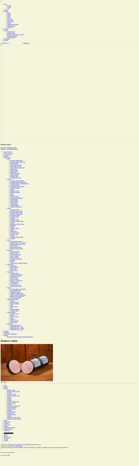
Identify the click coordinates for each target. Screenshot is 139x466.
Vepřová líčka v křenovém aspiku (18, 263)
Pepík (11, 193)
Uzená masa (10, 20)
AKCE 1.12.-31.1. (8, 153)
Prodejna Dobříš (11, 37)
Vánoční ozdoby (11, 26)
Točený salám (13, 202)
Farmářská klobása (15, 188)
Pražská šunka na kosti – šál (17, 244)
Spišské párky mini (15, 173)
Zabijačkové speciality (12, 24)
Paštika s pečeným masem (16, 296)
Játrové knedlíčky (14, 256)
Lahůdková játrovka (15, 292)
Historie (9, 5)
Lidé (8, 8)
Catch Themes (18, 446)
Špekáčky (12, 260)
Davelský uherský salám (16, 214)
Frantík (12, 189)
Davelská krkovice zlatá (16, 274)
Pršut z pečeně (14, 270)
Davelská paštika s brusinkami (18, 289)
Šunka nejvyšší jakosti (16, 247)
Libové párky (13, 169)
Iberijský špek (13, 277)
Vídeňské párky (14, 176)
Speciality (9, 18)
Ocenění (6, 28)
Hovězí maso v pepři (15, 254)
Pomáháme (6, 39)
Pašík (11, 318)
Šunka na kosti (14, 245)
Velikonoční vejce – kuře (16, 326)
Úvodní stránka (8, 151)
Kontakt (6, 30)
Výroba (9, 7)
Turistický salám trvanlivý (16, 237)
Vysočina (12, 238)
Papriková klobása (15, 192)
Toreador (12, 235)
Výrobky (6, 11)
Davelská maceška (15, 251)
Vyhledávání (4, 43)
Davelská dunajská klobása (17, 180)
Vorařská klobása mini (16, 206)
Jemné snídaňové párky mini (17, 167)
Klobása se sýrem (14, 191)
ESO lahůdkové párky (16, 165)
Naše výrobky (7, 157)
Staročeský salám (14, 232)
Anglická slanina (14, 273)
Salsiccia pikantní (14, 196)
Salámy (9, 15)
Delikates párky (14, 163)
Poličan (12, 230)
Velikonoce (10, 27)
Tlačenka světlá (14, 310)
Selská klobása (14, 199)
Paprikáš (12, 227)
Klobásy (9, 14)
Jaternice (12, 300)
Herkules (12, 218)
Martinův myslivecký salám (17, 224)
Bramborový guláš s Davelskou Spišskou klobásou (20, 337)
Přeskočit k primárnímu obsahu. (9, 147)
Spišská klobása (14, 201)
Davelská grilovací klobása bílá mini (19, 183)
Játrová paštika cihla (15, 290)
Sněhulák (12, 319)
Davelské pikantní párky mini (17, 162)
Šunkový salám (14, 234)
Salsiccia (12, 195)
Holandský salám (14, 219)
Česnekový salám (14, 209)
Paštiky (9, 23)
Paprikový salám (14, 228)
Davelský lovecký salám (16, 211)
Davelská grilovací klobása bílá (18, 182)
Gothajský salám (14, 217)
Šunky (8, 17)
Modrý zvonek (14, 316)
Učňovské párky (14, 175)
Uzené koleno (13, 283)
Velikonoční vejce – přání (16, 329)
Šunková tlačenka (14, 309)
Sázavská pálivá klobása (16, 198)
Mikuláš (12, 315)
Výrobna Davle (11, 31)
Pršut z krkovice (14, 267)
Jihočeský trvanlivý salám (16, 221)
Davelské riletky (14, 253)
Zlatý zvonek (13, 322)
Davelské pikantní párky (16, 160)
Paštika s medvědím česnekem (18, 295)
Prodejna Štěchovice (12, 36)
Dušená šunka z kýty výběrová (18, 243)
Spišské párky (13, 172)
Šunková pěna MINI (15, 297)
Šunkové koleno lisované (16, 248)
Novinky (6, 10)
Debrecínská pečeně (15, 276)
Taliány (12, 261)
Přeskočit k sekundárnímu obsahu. (9, 149)
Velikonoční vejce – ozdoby (17, 328)
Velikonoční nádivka (15, 325)
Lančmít (12, 222)
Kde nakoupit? (7, 154)
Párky (8, 13)
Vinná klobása (14, 204)
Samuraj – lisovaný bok (16, 280)
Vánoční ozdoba (14, 321)
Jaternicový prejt (14, 302)
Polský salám (13, 231)
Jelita (11, 305)
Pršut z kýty (13, 269)
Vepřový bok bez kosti (16, 286)
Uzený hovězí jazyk (15, 284)
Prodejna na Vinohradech (10, 334)
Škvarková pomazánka (16, 258)
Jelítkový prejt (13, 306)
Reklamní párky (14, 170)
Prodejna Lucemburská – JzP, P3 (15, 34)
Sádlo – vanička (14, 257)
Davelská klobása (14, 185)
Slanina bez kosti (14, 282)
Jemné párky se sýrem (15, 166)
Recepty (6, 40)
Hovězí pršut (13, 266)
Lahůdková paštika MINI (16, 293)
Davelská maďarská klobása (17, 186)
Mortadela (12, 225)
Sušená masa (10, 21)
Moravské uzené (14, 279)
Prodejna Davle (11, 33)
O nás (5, 4)
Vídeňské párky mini (15, 178)
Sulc (11, 308)
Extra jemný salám (15, 215)
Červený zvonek (14, 313)
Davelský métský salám (16, 212)
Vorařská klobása (14, 205)
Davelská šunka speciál (16, 241)
